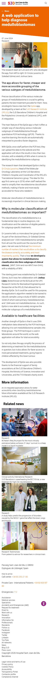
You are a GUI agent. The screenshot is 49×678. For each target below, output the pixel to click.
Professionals (7, 622)
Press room (6, 650)
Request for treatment (10, 607)
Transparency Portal (10, 672)
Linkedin (5, 637)
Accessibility (7, 669)
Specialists (6, 602)
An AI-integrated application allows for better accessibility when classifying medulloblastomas (21, 389)
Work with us (7, 612)
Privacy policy (7, 664)
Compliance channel (10, 677)
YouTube (5, 640)
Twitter (4, 635)
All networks (7, 642)
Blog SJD (5, 647)
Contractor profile (9, 674)
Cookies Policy (7, 667)
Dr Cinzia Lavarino (10, 168)
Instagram (6, 632)
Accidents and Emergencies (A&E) (15, 605)
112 (15, 592)
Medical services (8, 600)
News (7, 11)
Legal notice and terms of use (13, 662)
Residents (6, 625)
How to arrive (7, 574)
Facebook (6, 630)
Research (5, 41)
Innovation (6, 617)
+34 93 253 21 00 (20, 576)
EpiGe (33, 106)
